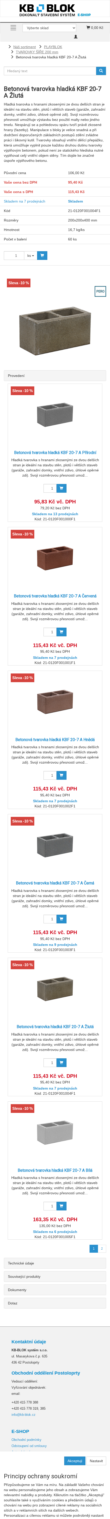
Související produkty (24, 1276)
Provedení (16, 376)
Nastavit (96, 1461)
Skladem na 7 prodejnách (24, 201)
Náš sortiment (24, 47)
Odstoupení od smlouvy (29, 1446)
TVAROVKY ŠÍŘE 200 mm (37, 52)
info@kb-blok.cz (24, 1415)
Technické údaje (21, 1263)
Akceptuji (75, 1461)
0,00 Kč (96, 28)
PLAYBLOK (53, 47)
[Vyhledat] (101, 71)
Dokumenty (17, 1290)
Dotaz (12, 1303)
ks (29, 256)
